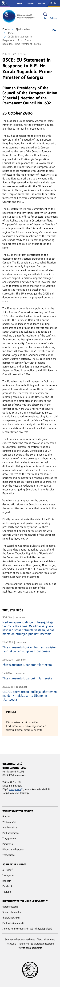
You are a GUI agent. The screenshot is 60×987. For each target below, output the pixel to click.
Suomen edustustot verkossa (20, 939)
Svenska (30, 3)
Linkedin (6, 880)
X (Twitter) (7, 869)
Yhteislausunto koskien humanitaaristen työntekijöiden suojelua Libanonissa (29, 649)
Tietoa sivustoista (46, 939)
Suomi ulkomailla (11, 912)
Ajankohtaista (22, 29)
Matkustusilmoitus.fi (13, 923)
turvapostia (15, 789)
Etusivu (6, 29)
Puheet (12, 33)
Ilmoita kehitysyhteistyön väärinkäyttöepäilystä (27, 928)
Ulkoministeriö (10, 906)
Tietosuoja (11, 943)
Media (53, 3)
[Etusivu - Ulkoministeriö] (20, 16)
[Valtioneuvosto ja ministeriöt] (5, 3)
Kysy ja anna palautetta (30, 947)
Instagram (8, 875)
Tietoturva (23, 943)
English (41, 3)
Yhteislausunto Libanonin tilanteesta (27, 665)
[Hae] (45, 14)
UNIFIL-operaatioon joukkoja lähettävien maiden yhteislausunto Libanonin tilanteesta (29, 695)
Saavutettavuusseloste (42, 943)
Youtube (6, 891)
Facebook (7, 886)
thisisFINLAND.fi (11, 917)
